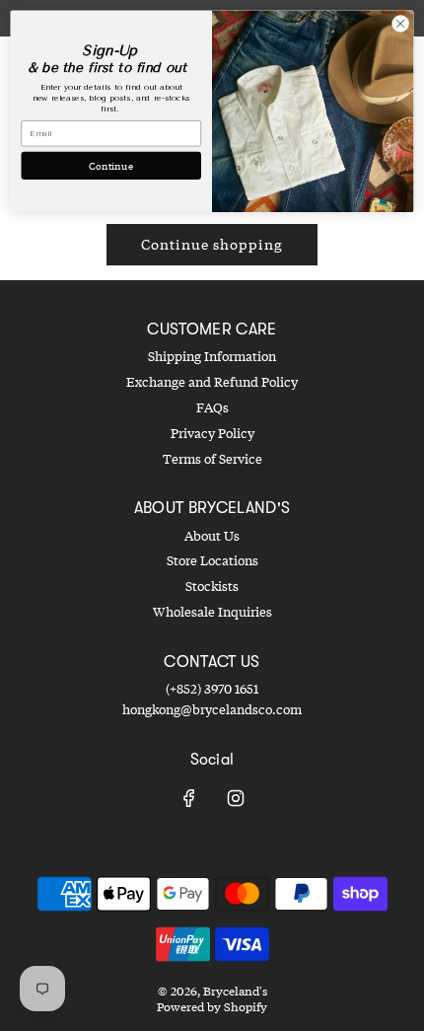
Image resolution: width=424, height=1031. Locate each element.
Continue (111, 165)
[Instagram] (235, 798)
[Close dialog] (400, 24)
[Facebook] (189, 798)
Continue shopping (212, 244)
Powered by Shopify (212, 1006)
